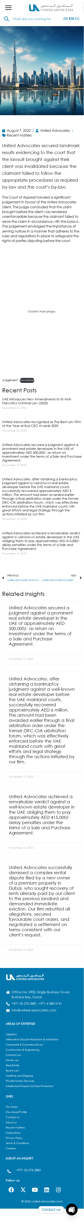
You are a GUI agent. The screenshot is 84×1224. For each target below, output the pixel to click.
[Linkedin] (46, 1189)
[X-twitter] (23, 1189)
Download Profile (16, 1112)
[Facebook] (11, 1189)
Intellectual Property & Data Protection (29, 1086)
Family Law (12, 1060)
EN (71, 19)
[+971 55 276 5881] (9, 1171)
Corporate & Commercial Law (25, 1044)
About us (11, 1122)
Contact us (13, 1117)
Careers (11, 1148)
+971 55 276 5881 (28, 1170)
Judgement (10, 380)
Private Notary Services (20, 1081)
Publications (13, 1133)
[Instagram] (58, 1189)
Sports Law (12, 1070)
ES (77, 19)
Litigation (11, 1034)
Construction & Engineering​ (22, 1050)
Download (27, 380)
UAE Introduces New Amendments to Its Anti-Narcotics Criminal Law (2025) (37, 401)
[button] (8, 7)
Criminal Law (13, 1055)
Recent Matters (15, 1127)
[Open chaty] (72, 1209)
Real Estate (12, 1065)
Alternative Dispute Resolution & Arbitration (32, 1039)
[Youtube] (34, 1189)
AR (65, 19)
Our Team (12, 1107)
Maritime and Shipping (19, 1076)
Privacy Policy (14, 1138)
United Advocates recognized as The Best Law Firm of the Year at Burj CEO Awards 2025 (41, 424)
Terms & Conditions (17, 1143)
